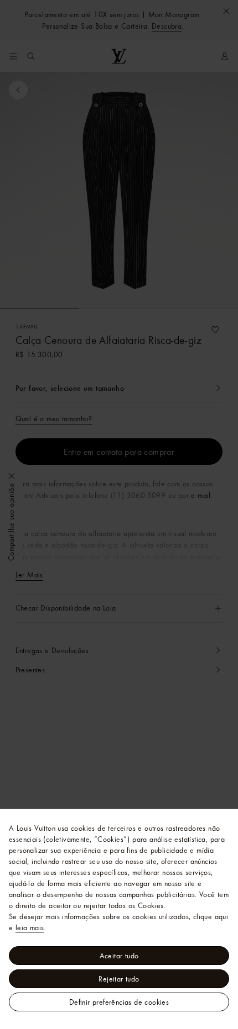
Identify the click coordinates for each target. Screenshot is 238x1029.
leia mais (29, 927)
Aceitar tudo (119, 956)
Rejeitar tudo (119, 979)
